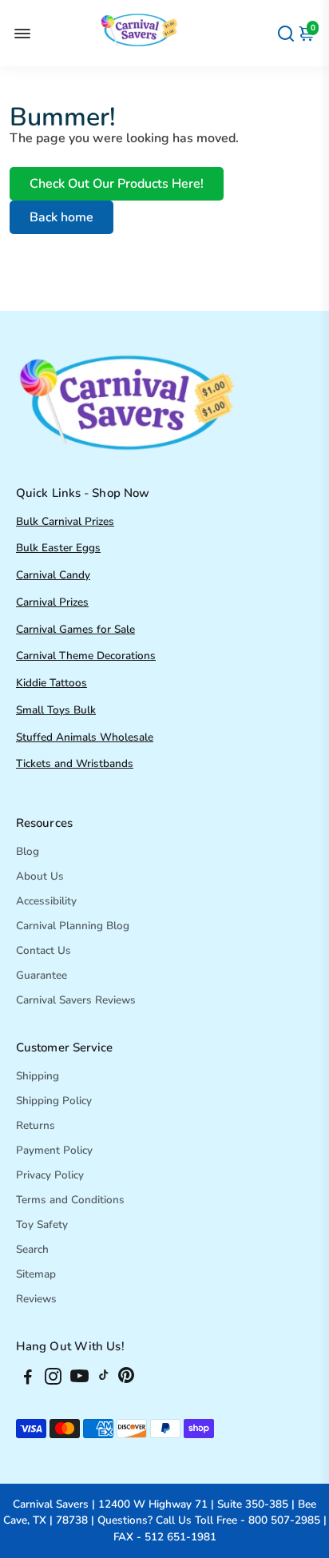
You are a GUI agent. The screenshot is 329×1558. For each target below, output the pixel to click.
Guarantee (41, 975)
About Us (40, 876)
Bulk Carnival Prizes (65, 521)
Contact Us (43, 950)
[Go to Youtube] (79, 1379)
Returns (35, 1125)
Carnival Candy (53, 574)
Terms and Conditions (70, 1199)
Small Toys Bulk (56, 709)
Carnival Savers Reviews (76, 1000)
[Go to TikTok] (104, 1379)
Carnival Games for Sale (75, 629)
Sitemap (36, 1274)
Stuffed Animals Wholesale (84, 737)
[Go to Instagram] (53, 1379)
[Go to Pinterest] (126, 1379)
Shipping (37, 1075)
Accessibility (46, 900)
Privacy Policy (50, 1174)
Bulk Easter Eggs (58, 547)
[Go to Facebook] (28, 1379)
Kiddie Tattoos (51, 682)
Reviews (36, 1298)
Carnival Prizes (52, 602)
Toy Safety (42, 1224)
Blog (27, 851)
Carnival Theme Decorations (86, 655)
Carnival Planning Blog (72, 925)
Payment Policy (54, 1150)
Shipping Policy (54, 1100)
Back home (61, 217)
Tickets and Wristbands (74, 763)
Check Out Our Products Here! (117, 184)
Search (32, 1249)
